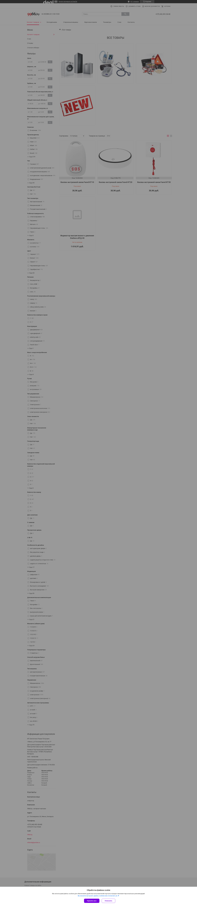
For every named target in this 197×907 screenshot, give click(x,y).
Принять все (91, 901)
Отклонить (108, 901)
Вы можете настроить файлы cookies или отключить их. (98, 896)
